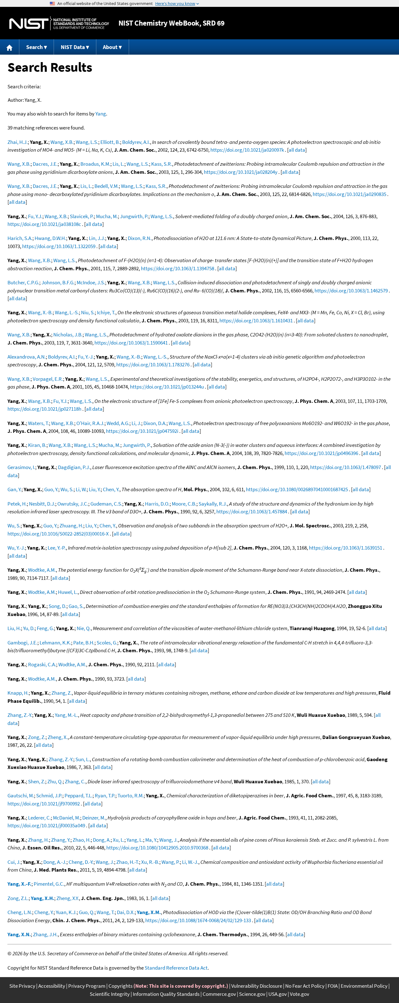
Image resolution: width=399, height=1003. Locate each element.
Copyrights (120, 985)
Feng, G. (45, 628)
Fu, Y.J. (35, 216)
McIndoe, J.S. (91, 282)
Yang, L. (135, 839)
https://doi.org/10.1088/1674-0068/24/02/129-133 (198, 920)
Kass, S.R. (161, 163)
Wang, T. (106, 912)
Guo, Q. (86, 912)
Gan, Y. (14, 489)
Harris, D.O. (157, 503)
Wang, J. (168, 839)
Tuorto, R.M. (131, 795)
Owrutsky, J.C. (72, 503)
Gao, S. (76, 606)
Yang (100, 113)
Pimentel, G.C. (49, 883)
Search (34, 47)
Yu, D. (29, 628)
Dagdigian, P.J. (74, 467)
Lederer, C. (39, 817)
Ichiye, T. (106, 312)
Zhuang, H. (71, 525)
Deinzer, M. (93, 817)
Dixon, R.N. (139, 238)
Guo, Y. (51, 489)
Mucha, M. (107, 216)
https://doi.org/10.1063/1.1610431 (256, 320)
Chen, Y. (111, 489)
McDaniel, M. (66, 817)
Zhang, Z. (61, 692)
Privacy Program (86, 985)
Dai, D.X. (126, 912)
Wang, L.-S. (67, 312)
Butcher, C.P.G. (23, 282)
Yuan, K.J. (66, 912)
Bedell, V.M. (106, 186)
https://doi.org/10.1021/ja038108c (44, 224)
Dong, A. (102, 839)
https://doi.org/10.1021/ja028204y (240, 172)
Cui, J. (14, 862)
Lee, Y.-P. (57, 547)
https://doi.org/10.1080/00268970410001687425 (297, 489)
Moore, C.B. (184, 503)
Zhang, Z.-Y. (19, 715)
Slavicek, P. (82, 216)
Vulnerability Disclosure (256, 985)
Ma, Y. (151, 839)
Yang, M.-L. (66, 715)
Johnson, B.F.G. (58, 282)
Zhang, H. (38, 839)
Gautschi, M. (20, 795)
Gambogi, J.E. (22, 642)
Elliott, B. (110, 142)
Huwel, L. (68, 592)
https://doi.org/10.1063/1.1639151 (345, 547)
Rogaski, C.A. (42, 664)
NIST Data (73, 47)
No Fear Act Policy (304, 985)
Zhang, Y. (60, 839)
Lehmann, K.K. (55, 642)
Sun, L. (82, 759)
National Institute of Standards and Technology (59, 23)
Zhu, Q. (55, 781)
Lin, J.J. (97, 238)
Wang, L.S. (87, 142)
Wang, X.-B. (40, 312)
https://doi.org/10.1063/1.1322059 (58, 246)
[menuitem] (9, 47)
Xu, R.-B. (150, 862)
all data (297, 149)
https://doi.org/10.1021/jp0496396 (321, 453)
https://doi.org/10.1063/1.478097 (345, 467)
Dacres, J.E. (45, 163)
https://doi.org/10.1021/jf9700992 (43, 803)
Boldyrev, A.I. (136, 142)
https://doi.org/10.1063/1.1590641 (131, 342)
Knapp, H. (18, 692)
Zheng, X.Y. (67, 898)
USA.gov (277, 994)
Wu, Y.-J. (16, 547)
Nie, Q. (84, 628)
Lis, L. (118, 163)
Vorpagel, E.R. (48, 378)
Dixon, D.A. (154, 423)
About (110, 47)
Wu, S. (67, 489)
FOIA (333, 985)
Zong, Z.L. (18, 898)
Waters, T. (38, 423)
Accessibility (51, 985)
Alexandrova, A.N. (26, 356)
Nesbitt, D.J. (42, 503)
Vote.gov (299, 994)
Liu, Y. (95, 489)
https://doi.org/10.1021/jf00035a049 (46, 825)
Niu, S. (88, 312)
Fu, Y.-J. (86, 356)
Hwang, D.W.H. (50, 238)
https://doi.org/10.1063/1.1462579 (351, 290)
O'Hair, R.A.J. (90, 423)
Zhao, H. (82, 839)
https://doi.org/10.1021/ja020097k (247, 149)
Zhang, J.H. (45, 934)
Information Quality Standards (166, 994)
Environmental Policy (364, 985)
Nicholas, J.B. (68, 334)
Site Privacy (22, 985)
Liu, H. (14, 628)
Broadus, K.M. (95, 163)
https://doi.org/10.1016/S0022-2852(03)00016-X (58, 533)
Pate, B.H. (83, 642)
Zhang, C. (75, 781)
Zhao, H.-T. (127, 862)
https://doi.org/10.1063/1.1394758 (177, 268)
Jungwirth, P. (134, 216)
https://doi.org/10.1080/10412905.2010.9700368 (157, 847)
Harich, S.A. (19, 238)
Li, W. (81, 489)
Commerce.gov (219, 994)
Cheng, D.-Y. (81, 862)
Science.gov (252, 994)
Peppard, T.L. (79, 795)
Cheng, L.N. (19, 912)
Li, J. (136, 423)
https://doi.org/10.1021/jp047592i (142, 431)
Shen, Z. (36, 781)
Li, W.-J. (190, 862)
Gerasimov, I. (21, 467)
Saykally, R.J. (213, 503)
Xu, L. (118, 839)
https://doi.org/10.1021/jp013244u (167, 386)
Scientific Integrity (110, 994)
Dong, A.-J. (54, 862)
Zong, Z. (37, 737)
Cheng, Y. (44, 912)
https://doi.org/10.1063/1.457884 (251, 511)
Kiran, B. (37, 445)
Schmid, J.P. (49, 795)
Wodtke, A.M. (42, 569)
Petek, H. (17, 503)
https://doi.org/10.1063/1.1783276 (153, 364)
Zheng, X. (58, 737)
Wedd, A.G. (118, 423)
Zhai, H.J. (17, 142)
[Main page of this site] (9, 47)
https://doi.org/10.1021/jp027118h (44, 408)
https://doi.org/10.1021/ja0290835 (349, 194)
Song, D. (57, 606)
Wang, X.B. (62, 142)
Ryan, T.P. (105, 795)
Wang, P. (170, 862)
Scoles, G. (107, 642)
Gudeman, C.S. (106, 503)
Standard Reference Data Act (176, 967)
